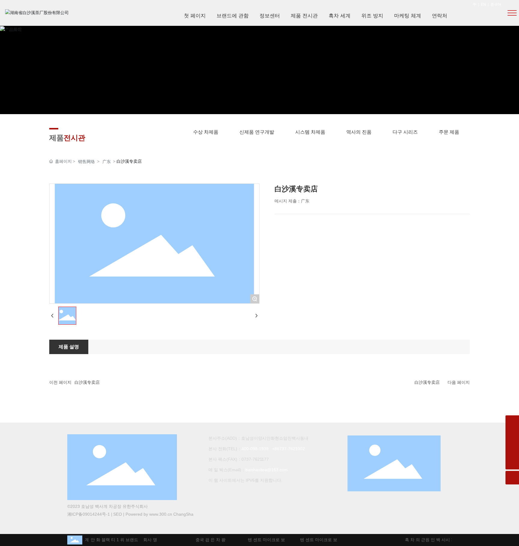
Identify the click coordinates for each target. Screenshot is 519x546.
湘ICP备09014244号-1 (88, 514)
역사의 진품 (359, 132)
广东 (106, 161)
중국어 (495, 4)
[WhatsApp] (512, 422)
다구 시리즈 (405, 132)
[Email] (512, 435)
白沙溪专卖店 (87, 382)
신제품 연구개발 (256, 132)
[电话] (512, 449)
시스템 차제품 (310, 132)
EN (483, 4)
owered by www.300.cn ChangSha (160, 514)
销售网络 (86, 161)
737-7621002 (292, 448)
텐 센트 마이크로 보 (263, 539)
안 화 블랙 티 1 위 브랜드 (111, 539)
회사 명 (147, 539)
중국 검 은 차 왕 (208, 539)
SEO (117, 514)
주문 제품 (449, 132)
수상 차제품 (205, 132)
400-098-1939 (255, 448)
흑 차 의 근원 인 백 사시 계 (427, 539)
